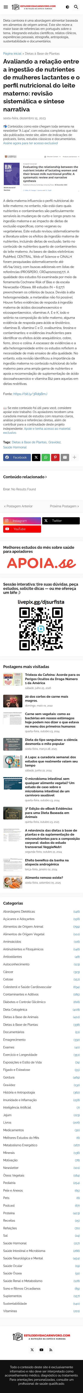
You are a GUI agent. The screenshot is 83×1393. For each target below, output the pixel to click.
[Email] (65, 457)
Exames (41, 1047)
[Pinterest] (55, 457)
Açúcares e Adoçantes (41, 919)
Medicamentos (41, 1130)
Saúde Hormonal (15, 447)
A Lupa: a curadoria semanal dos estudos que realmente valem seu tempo (51, 761)
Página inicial (12, 53)
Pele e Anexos (41, 1190)
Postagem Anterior (20, 506)
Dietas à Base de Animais (41, 1017)
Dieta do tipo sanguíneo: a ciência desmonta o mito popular (51, 742)
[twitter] (32, 1350)
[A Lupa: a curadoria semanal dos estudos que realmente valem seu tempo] (12, 761)
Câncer (41, 972)
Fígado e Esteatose (41, 1069)
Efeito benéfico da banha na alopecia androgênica (47, 862)
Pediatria (41, 1183)
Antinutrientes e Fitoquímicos (41, 949)
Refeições (41, 1228)
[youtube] (41, 1350)
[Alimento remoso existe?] (12, 882)
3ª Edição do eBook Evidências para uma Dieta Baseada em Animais (48, 813)
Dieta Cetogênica (41, 1009)
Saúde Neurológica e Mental (41, 1258)
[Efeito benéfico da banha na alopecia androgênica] (12, 864)
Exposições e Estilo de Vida (41, 1062)
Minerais (41, 1153)
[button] (5, 7)
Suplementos (41, 1296)
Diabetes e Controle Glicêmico (41, 1002)
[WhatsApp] (46, 457)
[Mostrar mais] (74, 457)
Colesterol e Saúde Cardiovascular (41, 987)
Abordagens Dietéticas (41, 911)
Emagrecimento (41, 1039)
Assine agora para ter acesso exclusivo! (30, 143)
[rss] (50, 1350)
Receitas (41, 1220)
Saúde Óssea (41, 1273)
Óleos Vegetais (41, 1175)
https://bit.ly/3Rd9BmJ (30, 394)
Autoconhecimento (41, 964)
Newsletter (41, 1168)
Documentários (41, 1032)
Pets (41, 1198)
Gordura (41, 1077)
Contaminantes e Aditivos (41, 994)
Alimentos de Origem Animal (41, 926)
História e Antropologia (41, 1092)
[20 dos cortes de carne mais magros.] (12, 701)
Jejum (41, 1115)
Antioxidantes (41, 956)
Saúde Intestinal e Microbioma (41, 1251)
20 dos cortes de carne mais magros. (46, 699)
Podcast (41, 1205)
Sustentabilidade (41, 1303)
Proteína (41, 1213)
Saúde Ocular (41, 1266)
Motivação (41, 1160)
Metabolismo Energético (41, 1145)
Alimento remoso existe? (44, 878)
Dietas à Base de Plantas (42, 53)
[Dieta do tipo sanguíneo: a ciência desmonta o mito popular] (12, 744)
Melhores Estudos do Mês (41, 1137)
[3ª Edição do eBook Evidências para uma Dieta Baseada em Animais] (12, 813)
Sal (41, 1235)
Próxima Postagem (63, 506)
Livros (41, 1122)
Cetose (41, 979)
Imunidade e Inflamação (41, 1100)
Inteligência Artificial (41, 1107)
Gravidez (55, 442)
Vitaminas (41, 1311)
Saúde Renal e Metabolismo (41, 1281)
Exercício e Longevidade (41, 1054)
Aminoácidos (41, 941)
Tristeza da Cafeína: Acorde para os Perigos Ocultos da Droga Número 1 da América (52, 679)
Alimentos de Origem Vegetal (41, 934)
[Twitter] (36, 457)
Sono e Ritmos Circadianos (41, 1288)
